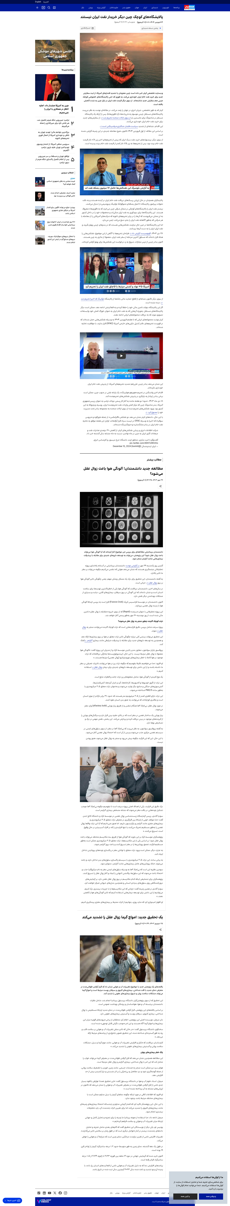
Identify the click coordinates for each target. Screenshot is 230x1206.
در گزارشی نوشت (132, 565)
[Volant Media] (44, 1201)
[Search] (49, 7)
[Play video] (43, 7)
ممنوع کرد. (152, 412)
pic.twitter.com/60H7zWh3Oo (144, 443)
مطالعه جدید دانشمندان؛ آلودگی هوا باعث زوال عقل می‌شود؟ (123, 471)
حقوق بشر (126, 7)
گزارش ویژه (101, 7)
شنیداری (154, 7)
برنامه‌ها (176, 7)
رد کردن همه (185, 1196)
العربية (46, 2)
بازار (82, 7)
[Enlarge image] (121, 519)
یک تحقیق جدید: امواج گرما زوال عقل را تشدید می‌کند (122, 917)
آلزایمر (89, 640)
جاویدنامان (114, 7)
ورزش (91, 7)
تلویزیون (165, 7)
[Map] (54, 7)
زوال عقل (153, 583)
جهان (137, 7)
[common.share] (160, 486)
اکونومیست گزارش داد (141, 233)
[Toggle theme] (37, 7)
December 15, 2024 (122, 446)
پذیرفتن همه (211, 1196)
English (38, 2)
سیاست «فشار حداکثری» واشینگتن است (120, 126)
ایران (145, 7)
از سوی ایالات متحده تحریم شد (117, 117)
